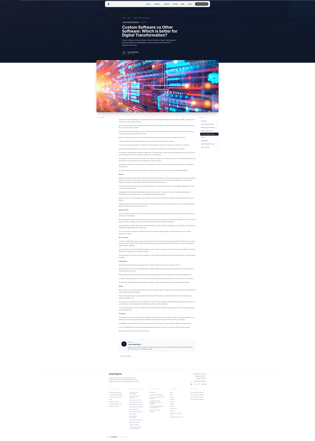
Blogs (182, 4)
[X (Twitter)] (200, 384)
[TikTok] (197, 384)
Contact (189, 4)
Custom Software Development (141, 18)
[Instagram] (194, 384)
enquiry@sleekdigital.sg (199, 381)
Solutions (167, 4)
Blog (129, 18)
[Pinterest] (205, 384)
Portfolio (175, 4)
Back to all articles (126, 356)
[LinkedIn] (202, 384)
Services (157, 4)
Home (123, 18)
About (148, 4)
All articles (204, 121)
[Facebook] (191, 384)
